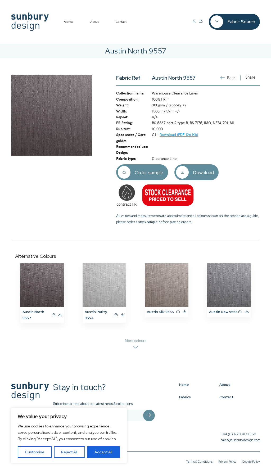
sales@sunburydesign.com (240, 440)
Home (184, 384)
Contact (226, 397)
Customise (34, 452)
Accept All (103, 452)
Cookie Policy (251, 461)
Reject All (69, 452)
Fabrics (185, 397)
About (224, 384)
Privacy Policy (227, 461)
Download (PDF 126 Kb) (179, 134)
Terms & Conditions (199, 461)
